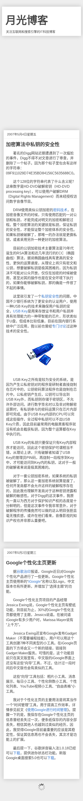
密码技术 (60, 210)
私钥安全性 (50, 296)
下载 (16, 753)
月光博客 (27, 20)
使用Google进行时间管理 (47, 710)
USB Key (20, 311)
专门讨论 (59, 326)
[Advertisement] (41, 79)
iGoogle (34, 581)
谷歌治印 (24, 571)
